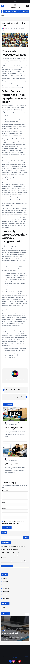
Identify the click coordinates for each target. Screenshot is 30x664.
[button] (26, 614)
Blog (17, 28)
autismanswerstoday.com (9, 28)
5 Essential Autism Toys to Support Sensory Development (15, 561)
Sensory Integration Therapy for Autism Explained (13, 546)
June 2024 (5, 581)
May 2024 (5, 585)
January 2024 (6, 588)
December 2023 (6, 591)
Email (4, 508)
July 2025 (5, 578)
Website (4, 515)
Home (2, 15)
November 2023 (6, 595)
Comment (5, 490)
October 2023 (6, 598)
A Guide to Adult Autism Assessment (10, 552)
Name (4, 502)
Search (4, 532)
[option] (15, 628)
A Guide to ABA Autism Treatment (9, 549)
